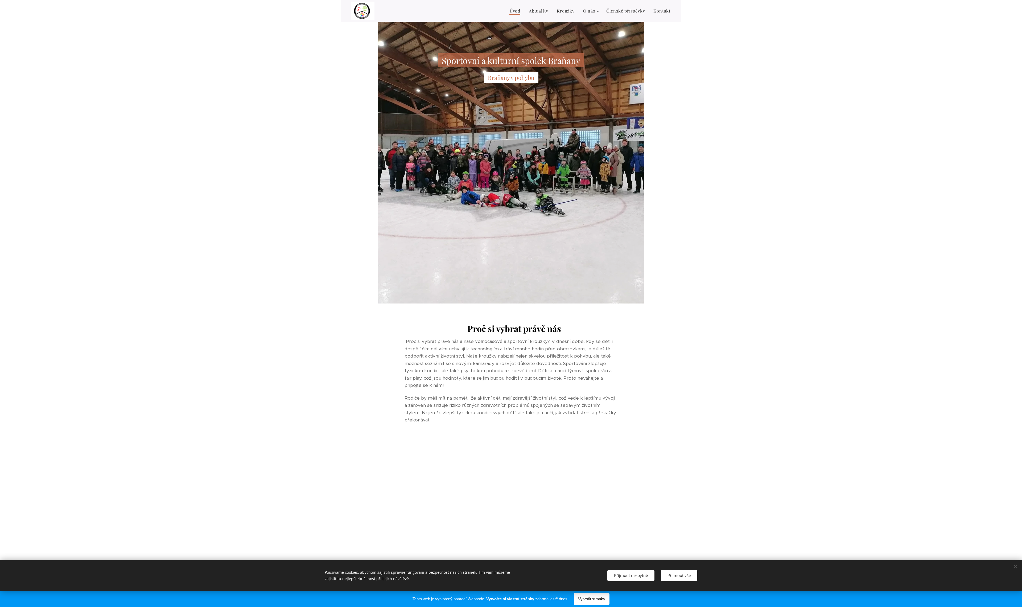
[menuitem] (516, 11)
